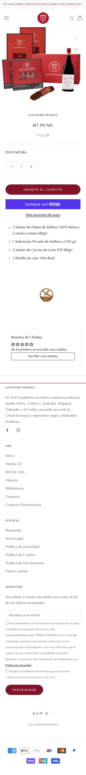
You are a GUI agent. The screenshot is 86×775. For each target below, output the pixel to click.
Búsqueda (13, 530)
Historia (11, 480)
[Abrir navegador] (6, 18)
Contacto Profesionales (23, 505)
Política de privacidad (22, 547)
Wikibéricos (15, 489)
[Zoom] (76, 38)
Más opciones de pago (43, 215)
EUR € (41, 713)
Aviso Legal (14, 539)
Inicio (10, 456)
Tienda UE (14, 464)
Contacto (13, 497)
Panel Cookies (17, 571)
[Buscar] (72, 18)
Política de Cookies (20, 555)
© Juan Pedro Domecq (43, 725)
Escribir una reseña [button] (43, 356)
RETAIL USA (15, 472)
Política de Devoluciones (25, 563)
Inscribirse (24, 690)
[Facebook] (7, 430)
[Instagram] (18, 430)
